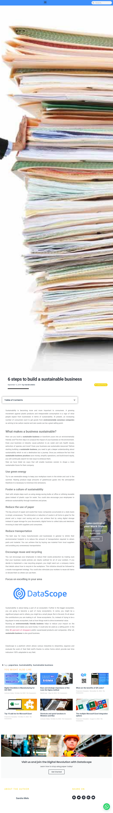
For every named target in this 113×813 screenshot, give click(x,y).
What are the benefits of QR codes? (90, 688)
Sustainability (25, 665)
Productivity (101, 385)
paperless (13, 665)
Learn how (95, 539)
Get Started (56, 772)
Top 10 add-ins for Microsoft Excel (18, 714)
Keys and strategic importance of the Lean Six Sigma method (55, 689)
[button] (45, 2)
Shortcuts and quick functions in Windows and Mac (53, 715)
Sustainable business (43, 665)
